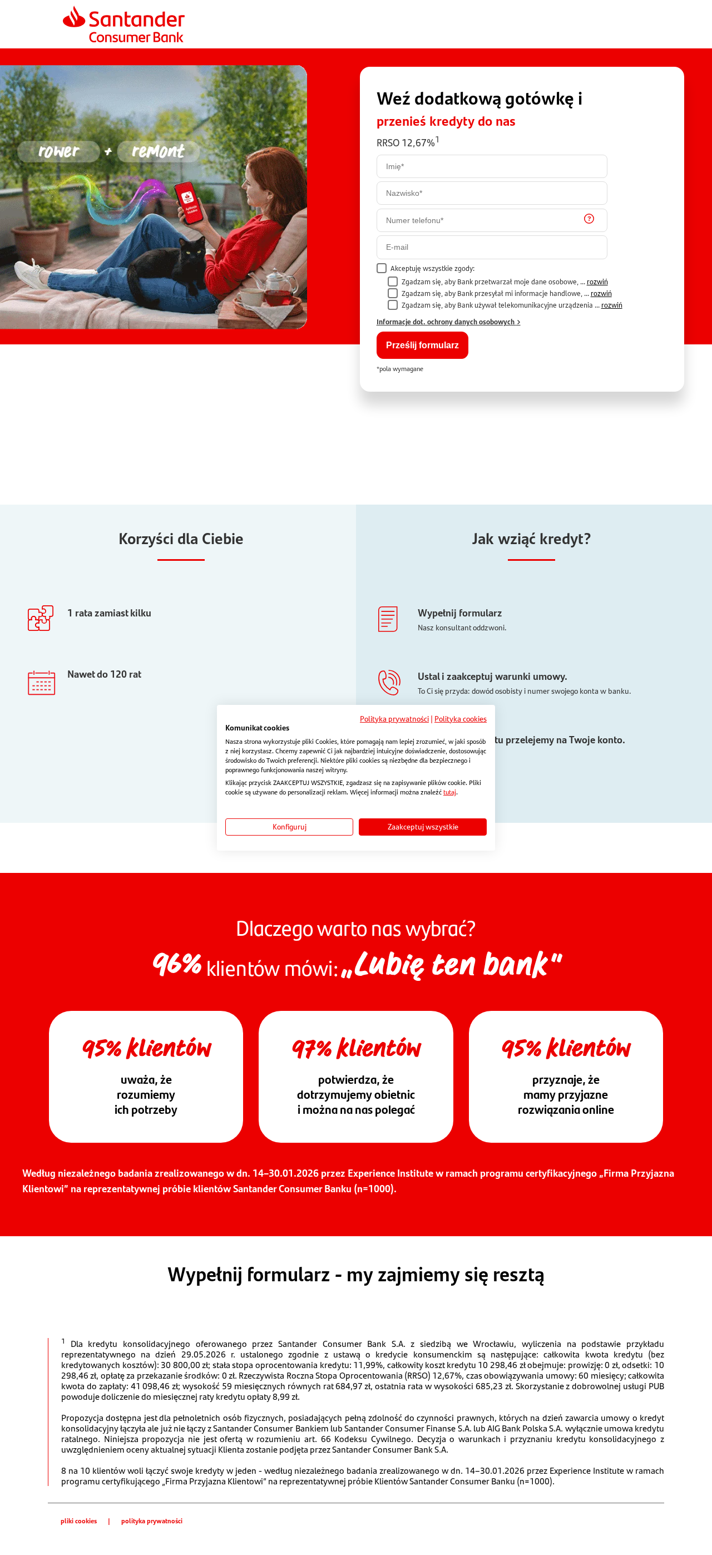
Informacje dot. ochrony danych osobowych (446, 321)
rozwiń (597, 282)
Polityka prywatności (394, 718)
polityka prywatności (151, 1521)
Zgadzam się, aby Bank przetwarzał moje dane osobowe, (505, 282)
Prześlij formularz (422, 345)
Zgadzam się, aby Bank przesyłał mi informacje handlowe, (507, 293)
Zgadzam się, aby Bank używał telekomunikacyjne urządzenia (512, 305)
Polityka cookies (460, 718)
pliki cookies (79, 1521)
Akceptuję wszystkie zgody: (432, 268)
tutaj (449, 792)
